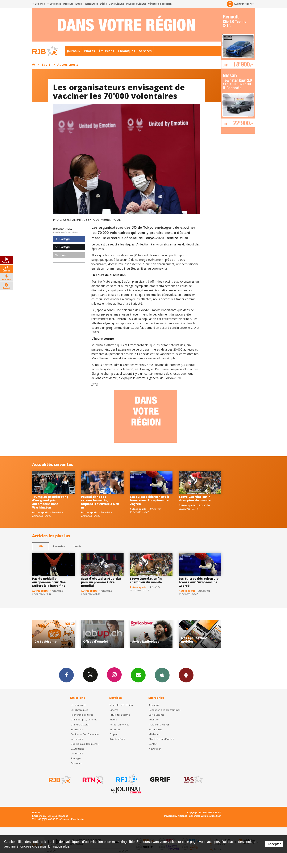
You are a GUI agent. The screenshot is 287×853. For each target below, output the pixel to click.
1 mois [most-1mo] (77, 546)
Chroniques (126, 51)
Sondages (76, 758)
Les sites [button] (39, 4)
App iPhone (162, 675)
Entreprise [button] (55, 4)
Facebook (66, 675)
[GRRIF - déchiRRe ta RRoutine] (159, 779)
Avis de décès (117, 739)
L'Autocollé (77, 753)
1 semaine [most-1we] (59, 546)
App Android (186, 675)
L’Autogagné (77, 748)
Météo (113, 719)
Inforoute (68, 4)
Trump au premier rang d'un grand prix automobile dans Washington (50, 502)
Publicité (154, 719)
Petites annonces (119, 724)
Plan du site (77, 819)
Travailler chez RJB (159, 724)
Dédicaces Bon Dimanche (85, 734)
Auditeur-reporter (243, 4)
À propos (154, 705)
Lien (63, 255)
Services (145, 51)
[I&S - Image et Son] (193, 779)
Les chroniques (79, 709)
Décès (103, 4)
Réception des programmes (164, 709)
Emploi (79, 4)
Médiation (154, 734)
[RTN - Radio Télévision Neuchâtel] (93, 779)
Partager (64, 239)
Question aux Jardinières (84, 743)
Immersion (77, 729)
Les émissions (78, 705)
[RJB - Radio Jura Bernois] (59, 779)
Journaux (73, 51)
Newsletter (155, 748)
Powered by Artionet (175, 816)
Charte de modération (161, 739)
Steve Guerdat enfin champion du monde (195, 498)
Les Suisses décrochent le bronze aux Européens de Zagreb (150, 500)
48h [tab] (41, 546)
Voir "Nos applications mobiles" (151, 634)
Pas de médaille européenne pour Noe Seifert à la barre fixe (49, 582)
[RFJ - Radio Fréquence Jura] (126, 779)
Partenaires (155, 729)
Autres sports (67, 65)
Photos (89, 51)
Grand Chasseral (80, 724)
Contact (153, 743)
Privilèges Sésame (136, 4)
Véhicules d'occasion (160, 4)
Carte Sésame (116, 4)
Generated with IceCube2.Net (205, 816)
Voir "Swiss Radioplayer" (102, 634)
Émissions (106, 51)
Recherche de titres (82, 714)
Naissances (91, 4)
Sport (46, 65)
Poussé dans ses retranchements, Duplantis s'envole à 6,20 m (100, 502)
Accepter (274, 844)
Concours (76, 763)
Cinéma (114, 709)
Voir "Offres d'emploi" (53, 634)
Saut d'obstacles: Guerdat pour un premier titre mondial (101, 582)
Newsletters (138, 675)
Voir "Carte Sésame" (200, 634)
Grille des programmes (84, 719)
